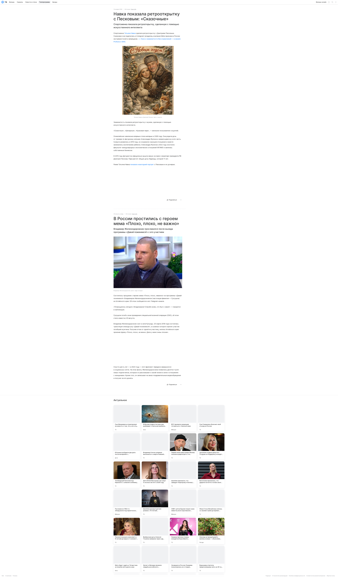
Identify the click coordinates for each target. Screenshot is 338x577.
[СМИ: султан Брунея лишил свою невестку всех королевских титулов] (183, 503)
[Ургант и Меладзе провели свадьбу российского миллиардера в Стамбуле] (155, 559)
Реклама (15, 575)
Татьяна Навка (130, 33)
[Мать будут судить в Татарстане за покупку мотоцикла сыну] (127, 559)
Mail (3, 575)
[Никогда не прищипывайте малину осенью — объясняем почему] (211, 531)
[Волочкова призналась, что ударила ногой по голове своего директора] (211, 474)
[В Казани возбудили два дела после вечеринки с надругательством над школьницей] (127, 446)
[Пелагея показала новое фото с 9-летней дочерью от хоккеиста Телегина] (127, 531)
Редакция (268, 575)
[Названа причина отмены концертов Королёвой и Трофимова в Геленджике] (183, 531)
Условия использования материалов (315, 575)
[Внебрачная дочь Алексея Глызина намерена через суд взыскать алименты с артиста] (155, 531)
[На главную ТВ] (5, 2)
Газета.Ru (133, 9)
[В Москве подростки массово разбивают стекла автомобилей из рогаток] (155, 418)
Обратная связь (331, 575)
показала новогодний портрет (142, 164)
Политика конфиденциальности (297, 575)
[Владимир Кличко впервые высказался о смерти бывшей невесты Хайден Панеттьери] (155, 446)
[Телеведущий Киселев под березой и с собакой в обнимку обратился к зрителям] (127, 474)
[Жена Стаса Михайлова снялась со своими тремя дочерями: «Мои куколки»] (211, 503)
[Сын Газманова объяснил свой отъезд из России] (211, 418)
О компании (8, 575)
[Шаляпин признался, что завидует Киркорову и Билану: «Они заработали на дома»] (183, 474)
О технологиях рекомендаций (279, 575)
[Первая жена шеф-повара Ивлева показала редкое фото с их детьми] (183, 446)
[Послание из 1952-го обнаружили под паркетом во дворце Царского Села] (127, 503)
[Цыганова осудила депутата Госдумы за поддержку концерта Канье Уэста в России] (211, 446)
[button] (148, 80)
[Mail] (2, 2)
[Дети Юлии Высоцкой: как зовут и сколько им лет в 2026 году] (155, 474)
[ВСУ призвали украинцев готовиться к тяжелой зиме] (183, 418)
